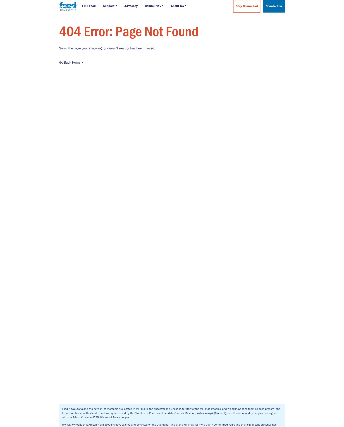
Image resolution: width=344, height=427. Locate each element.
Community (153, 6)
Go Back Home (69, 62)
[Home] (68, 6)
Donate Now (274, 6)
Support (108, 6)
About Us (177, 6)
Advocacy (131, 6)
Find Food (89, 6)
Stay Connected (247, 6)
